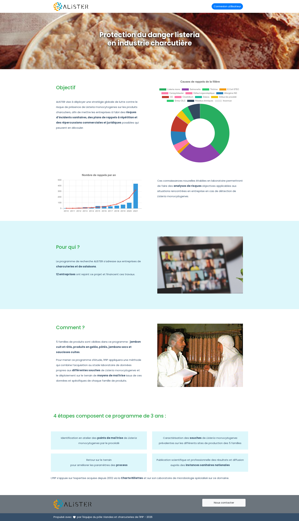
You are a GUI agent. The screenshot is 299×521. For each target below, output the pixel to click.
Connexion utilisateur (227, 6)
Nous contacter (224, 502)
